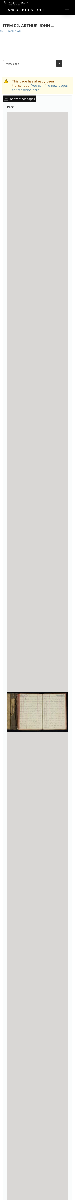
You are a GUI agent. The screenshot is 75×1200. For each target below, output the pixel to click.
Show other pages (22, 99)
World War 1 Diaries (20, 31)
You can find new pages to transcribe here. (40, 87)
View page (14, 63)
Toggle (59, 63)
